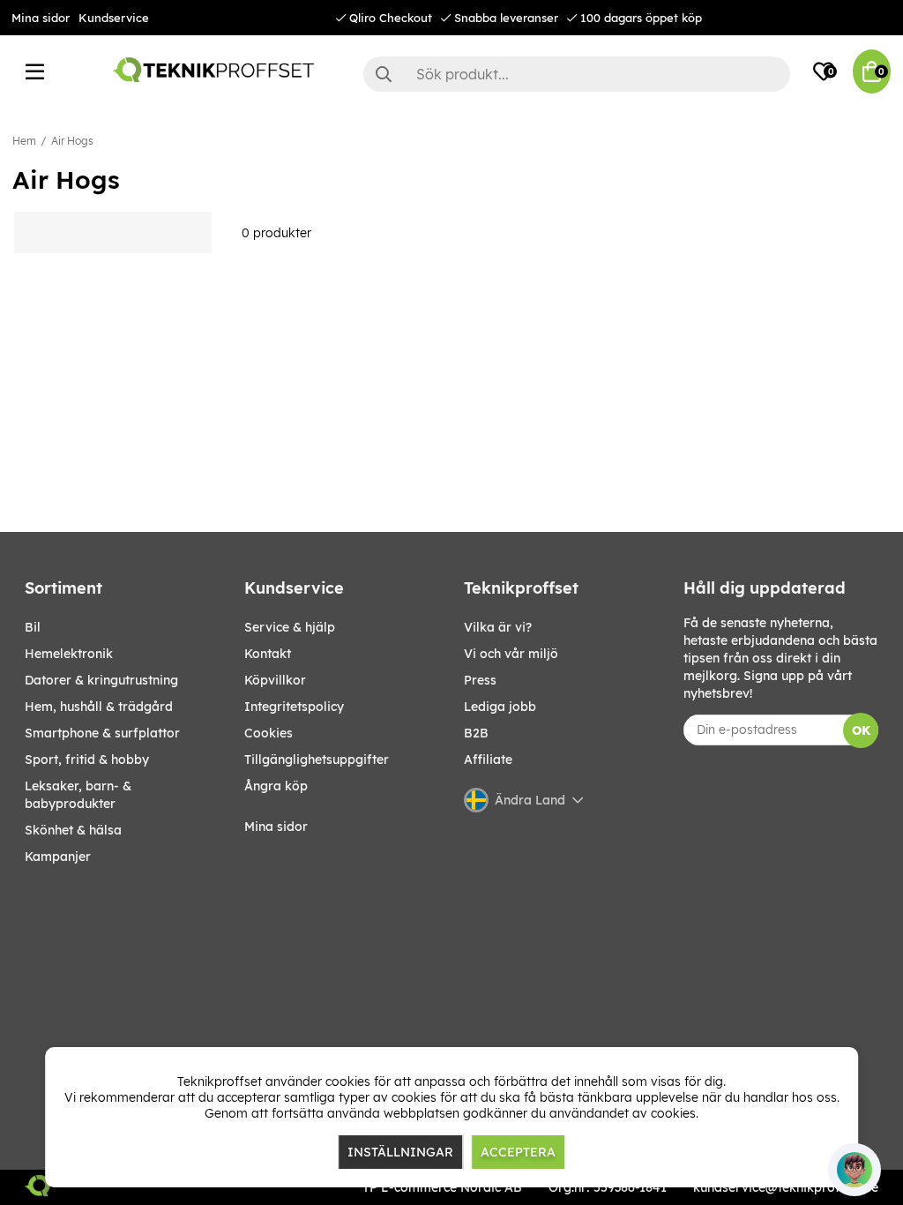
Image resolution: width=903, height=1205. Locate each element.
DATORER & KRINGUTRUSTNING (101, 680)
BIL (33, 627)
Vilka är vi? (498, 627)
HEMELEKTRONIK (69, 654)
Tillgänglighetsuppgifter (316, 759)
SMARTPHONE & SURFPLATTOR (102, 733)
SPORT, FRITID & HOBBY (87, 759)
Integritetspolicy (294, 707)
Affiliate (488, 759)
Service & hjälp (289, 627)
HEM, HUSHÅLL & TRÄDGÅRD (99, 707)
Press (480, 680)
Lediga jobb (500, 707)
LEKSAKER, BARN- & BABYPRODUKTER (78, 795)
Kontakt (267, 654)
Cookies (268, 733)
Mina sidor (40, 18)
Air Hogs (72, 140)
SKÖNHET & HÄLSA (73, 830)
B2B (476, 733)
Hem (24, 140)
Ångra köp (276, 786)
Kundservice (113, 18)
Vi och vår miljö (511, 654)
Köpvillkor (275, 680)
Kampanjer (58, 856)
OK (861, 730)
